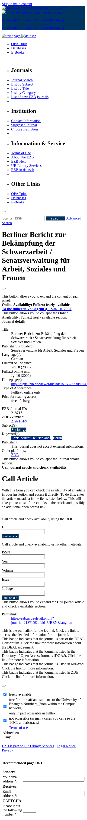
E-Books (17, 52)
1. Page (7, 588)
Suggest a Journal (24, 125)
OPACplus (19, 44)
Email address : (10, 793)
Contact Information (26, 121)
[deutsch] (28, 36)
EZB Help (18, 161)
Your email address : (11, 779)
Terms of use (18, 728)
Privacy (7, 750)
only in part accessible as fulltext (32, 713)
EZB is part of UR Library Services (28, 746)
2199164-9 (19, 421)
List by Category (23, 93)
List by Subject (22, 84)
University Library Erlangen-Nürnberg (33, 20)
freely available (20, 694)
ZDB (15, 455)
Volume (7, 570)
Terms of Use (21, 153)
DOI (5, 527)
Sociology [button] (18, 430)
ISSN (6, 552)
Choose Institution (24, 129)
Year (5, 561)
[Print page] (11, 36)
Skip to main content (17, 4)
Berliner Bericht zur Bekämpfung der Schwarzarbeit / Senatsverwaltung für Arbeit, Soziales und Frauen (36, 256)
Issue (5, 579)
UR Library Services (26, 166)
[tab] (43, 305)
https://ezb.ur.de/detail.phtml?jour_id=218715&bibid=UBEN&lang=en (41, 620)
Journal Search (22, 80)
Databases (18, 48)
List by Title (20, 88)
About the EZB (22, 157)
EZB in (22, 170)
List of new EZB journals (29, 97)
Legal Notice (66, 746)
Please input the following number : (12, 810)
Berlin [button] (57, 438)
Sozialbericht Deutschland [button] (30, 438)
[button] (36, 305)
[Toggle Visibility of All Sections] (4, 288)
